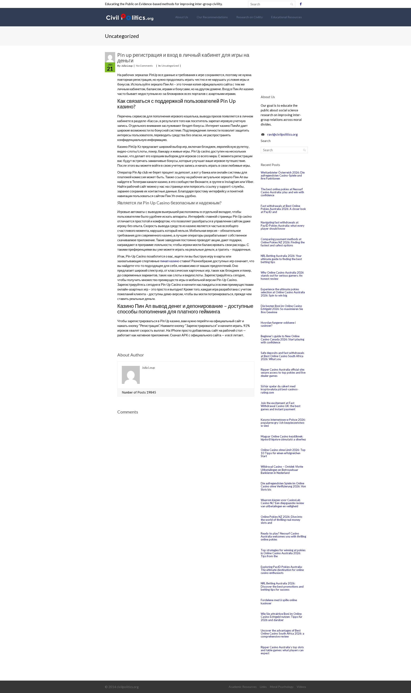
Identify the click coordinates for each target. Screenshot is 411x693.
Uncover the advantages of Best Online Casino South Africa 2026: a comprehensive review (282, 633)
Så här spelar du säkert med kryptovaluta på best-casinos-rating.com (279, 389)
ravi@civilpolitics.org (282, 134)
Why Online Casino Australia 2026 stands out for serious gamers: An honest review (282, 275)
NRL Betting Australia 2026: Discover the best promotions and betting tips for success (282, 586)
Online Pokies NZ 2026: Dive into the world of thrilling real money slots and (281, 520)
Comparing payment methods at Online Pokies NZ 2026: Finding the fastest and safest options (283, 242)
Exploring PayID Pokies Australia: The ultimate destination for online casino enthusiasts (282, 570)
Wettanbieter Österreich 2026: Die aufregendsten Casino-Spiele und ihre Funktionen (283, 175)
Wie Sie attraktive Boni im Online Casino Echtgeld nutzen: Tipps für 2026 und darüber (281, 617)
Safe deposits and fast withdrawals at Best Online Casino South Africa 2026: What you (282, 356)
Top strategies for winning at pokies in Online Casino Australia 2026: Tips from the (283, 553)
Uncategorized (170, 65)
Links (263, 687)
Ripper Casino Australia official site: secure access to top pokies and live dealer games (283, 372)
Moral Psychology (281, 687)
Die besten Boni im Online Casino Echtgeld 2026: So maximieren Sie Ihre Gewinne (282, 309)
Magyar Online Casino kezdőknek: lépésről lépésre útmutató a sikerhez (283, 438)
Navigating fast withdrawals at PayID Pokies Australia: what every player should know (282, 225)
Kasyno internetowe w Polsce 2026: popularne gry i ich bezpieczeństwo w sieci (283, 423)
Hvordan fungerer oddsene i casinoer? (278, 324)
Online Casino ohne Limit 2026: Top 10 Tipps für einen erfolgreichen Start (283, 453)
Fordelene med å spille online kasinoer (279, 601)
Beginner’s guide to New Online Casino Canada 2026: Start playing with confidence (282, 339)
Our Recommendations (212, 17)
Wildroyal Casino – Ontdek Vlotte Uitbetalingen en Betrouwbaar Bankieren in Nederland (282, 469)
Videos (301, 687)
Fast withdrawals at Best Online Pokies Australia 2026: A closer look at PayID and (283, 209)
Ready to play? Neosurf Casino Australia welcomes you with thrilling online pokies (283, 536)
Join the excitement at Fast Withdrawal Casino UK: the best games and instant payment (280, 406)
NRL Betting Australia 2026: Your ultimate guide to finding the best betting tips (281, 259)
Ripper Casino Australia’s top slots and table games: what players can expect (282, 650)
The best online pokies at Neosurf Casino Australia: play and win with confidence (282, 192)
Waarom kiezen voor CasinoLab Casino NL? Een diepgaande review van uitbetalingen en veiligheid (282, 503)
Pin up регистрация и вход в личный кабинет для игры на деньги (183, 57)
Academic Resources (243, 687)
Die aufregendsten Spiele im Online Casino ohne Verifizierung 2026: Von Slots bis (283, 486)
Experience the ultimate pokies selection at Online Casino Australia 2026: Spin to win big (283, 292)
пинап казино (169, 261)
